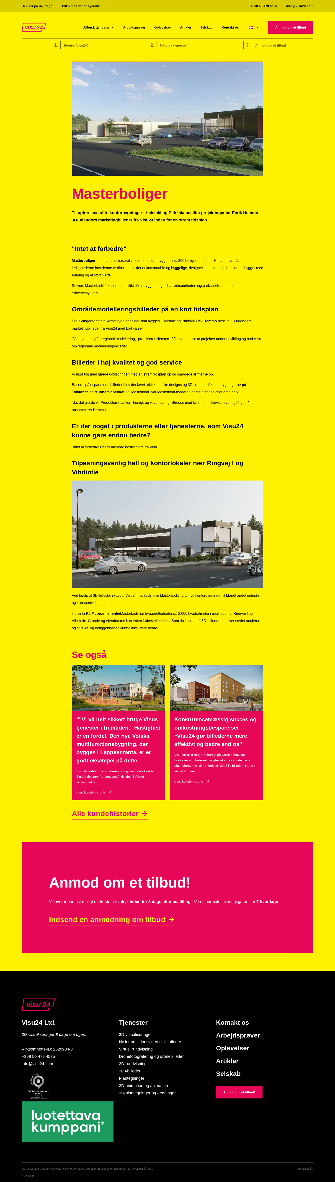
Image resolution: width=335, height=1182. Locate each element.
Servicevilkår (305, 1168)
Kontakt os (230, 27)
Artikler (185, 27)
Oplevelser (162, 27)
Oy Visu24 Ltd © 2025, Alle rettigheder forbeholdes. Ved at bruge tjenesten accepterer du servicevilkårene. (87, 1168)
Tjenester (133, 1022)
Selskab (206, 27)
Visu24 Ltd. (39, 1022)
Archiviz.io (28, 1176)
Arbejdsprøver (134, 27)
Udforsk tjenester (95, 27)
